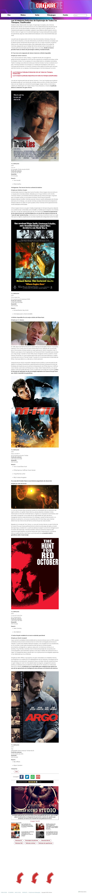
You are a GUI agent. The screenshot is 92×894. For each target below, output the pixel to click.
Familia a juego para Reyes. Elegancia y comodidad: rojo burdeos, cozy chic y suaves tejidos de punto (52, 826)
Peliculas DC (18, 840)
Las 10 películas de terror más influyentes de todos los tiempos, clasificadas (52, 833)
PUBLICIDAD (4, 892)
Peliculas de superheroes (45, 843)
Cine (8, 15)
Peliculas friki (19, 843)
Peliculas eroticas (30, 843)
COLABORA (11, 892)
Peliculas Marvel (45, 840)
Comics (65, 15)
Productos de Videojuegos (34, 892)
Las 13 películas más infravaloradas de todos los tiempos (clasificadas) (27, 825)
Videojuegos (51, 15)
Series (37, 15)
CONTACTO (24, 892)
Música (23, 15)
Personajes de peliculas (31, 840)
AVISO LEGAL (18, 892)
